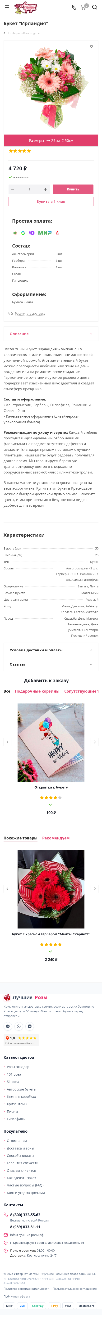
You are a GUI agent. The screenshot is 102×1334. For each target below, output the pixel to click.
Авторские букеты (21, 1089)
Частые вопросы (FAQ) (25, 1185)
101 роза (14, 1074)
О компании (17, 1140)
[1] (11, 151)
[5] (29, 151)
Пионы (12, 1111)
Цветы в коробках (21, 1096)
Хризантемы (17, 1104)
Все (7, 691)
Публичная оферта (17, 1296)
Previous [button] (7, 742)
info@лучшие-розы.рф (26, 1235)
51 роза (13, 1081)
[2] (15, 151)
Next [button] (94, 742)
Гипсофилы (16, 1119)
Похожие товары (20, 838)
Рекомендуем (56, 838)
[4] (24, 151)
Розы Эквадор (18, 1066)
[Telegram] (8, 1026)
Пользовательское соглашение (75, 1289)
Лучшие (30, 997)
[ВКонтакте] (29, 1026)
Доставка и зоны (20, 1148)
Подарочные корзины (37, 691)
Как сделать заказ (21, 1178)
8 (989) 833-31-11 (25, 1226)
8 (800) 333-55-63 (25, 1214)
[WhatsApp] (18, 1026)
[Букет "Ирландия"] (51, 88)
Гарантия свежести (22, 1163)
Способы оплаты (20, 1155)
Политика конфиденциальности (26, 1289)
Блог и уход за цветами (26, 1192)
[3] (20, 151)
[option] (51, 760)
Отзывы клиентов (21, 1170)
